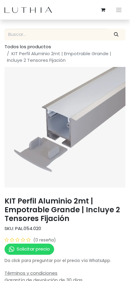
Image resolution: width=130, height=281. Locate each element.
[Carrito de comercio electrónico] (103, 10)
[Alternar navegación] (119, 10)
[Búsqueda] (116, 34)
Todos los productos (28, 46)
